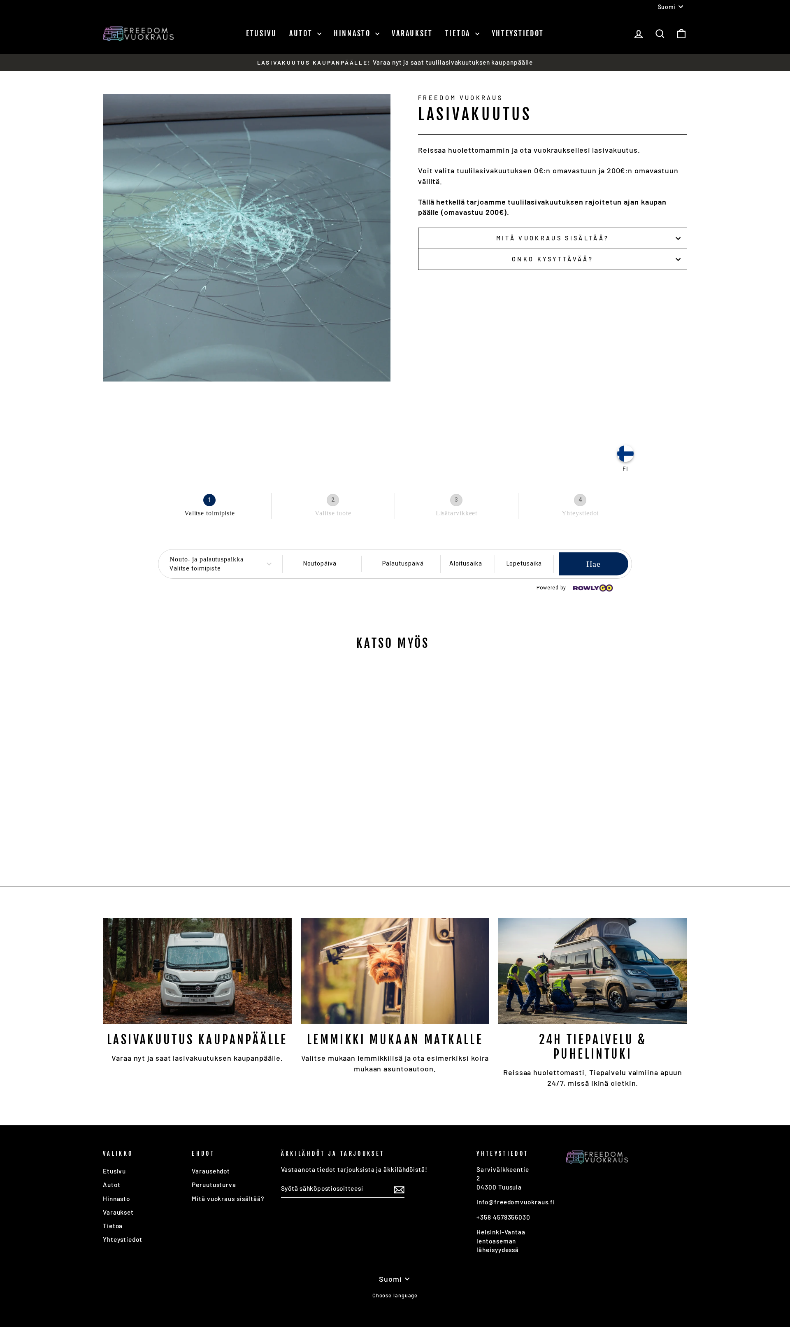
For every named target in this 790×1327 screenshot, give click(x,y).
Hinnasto (353, 33)
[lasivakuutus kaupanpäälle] (197, 971)
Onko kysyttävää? (552, 259)
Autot (302, 33)
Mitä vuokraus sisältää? (552, 238)
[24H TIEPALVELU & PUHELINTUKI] (592, 971)
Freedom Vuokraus (460, 97)
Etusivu (261, 33)
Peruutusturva (214, 1184)
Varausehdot (211, 1171)
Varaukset (412, 33)
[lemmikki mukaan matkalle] (395, 971)
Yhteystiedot (518, 33)
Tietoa (459, 33)
